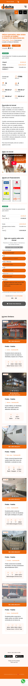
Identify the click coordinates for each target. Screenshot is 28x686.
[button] (18, 1)
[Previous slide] (2, 20)
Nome (3, 255)
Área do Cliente (10, 1)
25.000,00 (23, 62)
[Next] (24, 382)
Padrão (7, 40)
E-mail (3, 267)
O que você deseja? (6, 250)
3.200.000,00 (22, 65)
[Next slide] (25, 20)
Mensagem (4, 279)
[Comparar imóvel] (25, 324)
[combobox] (14, 252)
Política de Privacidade (14, 660)
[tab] (16, 12)
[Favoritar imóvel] (25, 322)
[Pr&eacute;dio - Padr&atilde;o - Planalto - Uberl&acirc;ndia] (12, 6)
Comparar (17, 45)
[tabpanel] (14, 20)
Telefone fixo (7, 273)
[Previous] (4, 382)
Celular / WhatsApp (6, 261)
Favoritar (7, 45)
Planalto (12, 40)
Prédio (3, 40)
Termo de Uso (14, 662)
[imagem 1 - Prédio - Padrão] (14, 329)
